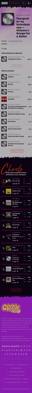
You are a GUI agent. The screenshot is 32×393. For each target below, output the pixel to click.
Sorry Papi (16, 225)
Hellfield (14, 211)
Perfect (10, 91)
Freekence (15, 232)
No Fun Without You (17, 279)
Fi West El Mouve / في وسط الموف (17, 236)
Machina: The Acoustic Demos (16, 144)
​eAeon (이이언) (16, 276)
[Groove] (4, 3)
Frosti (20, 211)
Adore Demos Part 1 (15, 129)
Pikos (13, 255)
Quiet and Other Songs (16, 136)
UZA (13, 247)
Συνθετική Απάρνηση (15, 258)
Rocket (10, 84)
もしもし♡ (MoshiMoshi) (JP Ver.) (17, 202)
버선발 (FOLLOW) (17, 268)
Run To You (16, 181)
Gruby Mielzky (16, 188)
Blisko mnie (16, 191)
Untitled (11, 77)
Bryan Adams (16, 179)
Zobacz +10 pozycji (17, 150)
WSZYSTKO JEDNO (16, 214)
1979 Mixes (12, 121)
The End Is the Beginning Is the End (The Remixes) (17, 107)
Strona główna (5, 10)
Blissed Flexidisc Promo (16, 114)
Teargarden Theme (14, 59)
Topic (13, 222)
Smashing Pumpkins (16, 10)
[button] (29, 3)
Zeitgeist (11, 99)
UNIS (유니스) (15, 198)
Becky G (19, 222)
